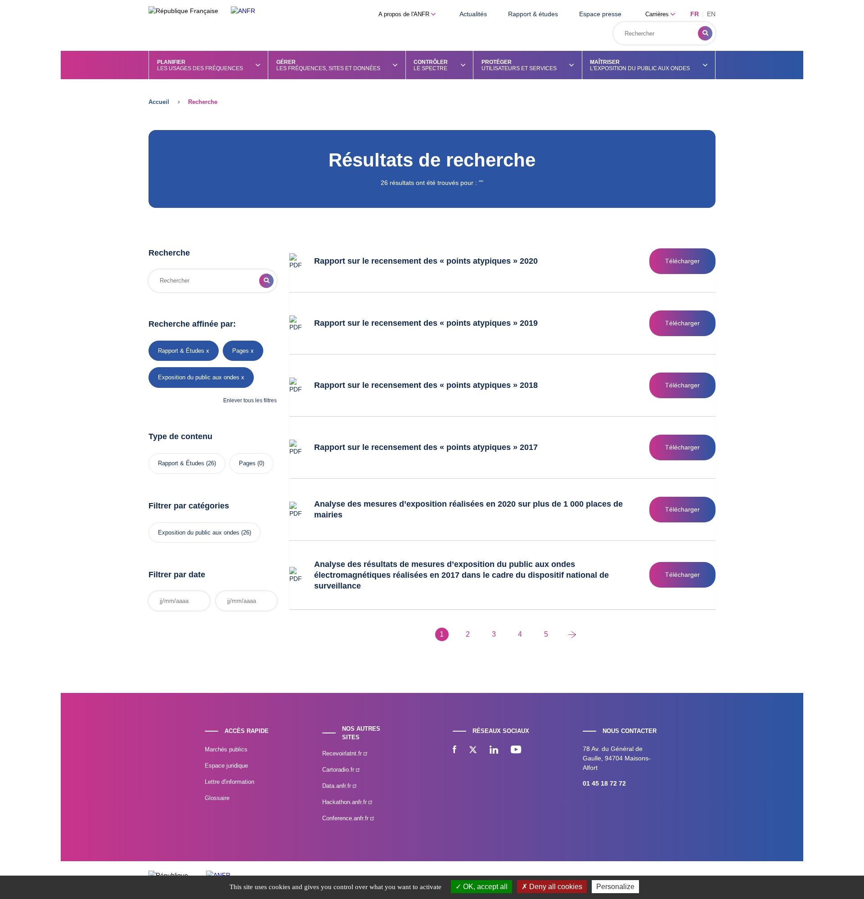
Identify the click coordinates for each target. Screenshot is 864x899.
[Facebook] (454, 750)
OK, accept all (484, 886)
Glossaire (217, 798)
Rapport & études (533, 14)
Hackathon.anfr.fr (345, 802)
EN (711, 14)
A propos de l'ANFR (404, 14)
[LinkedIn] (494, 750)
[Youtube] (516, 750)
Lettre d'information (229, 781)
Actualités (473, 14)
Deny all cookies (554, 886)
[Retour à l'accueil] (243, 11)
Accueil (158, 102)
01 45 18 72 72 (604, 783)
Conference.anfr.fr (346, 818)
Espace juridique (226, 765)
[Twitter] (473, 750)
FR (694, 14)
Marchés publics (226, 749)
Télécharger (682, 261)
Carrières (657, 14)
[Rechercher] (705, 33)
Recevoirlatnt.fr (343, 753)
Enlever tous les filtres (250, 400)
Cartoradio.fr (339, 769)
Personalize (615, 886)
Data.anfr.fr (337, 785)
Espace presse (600, 14)
